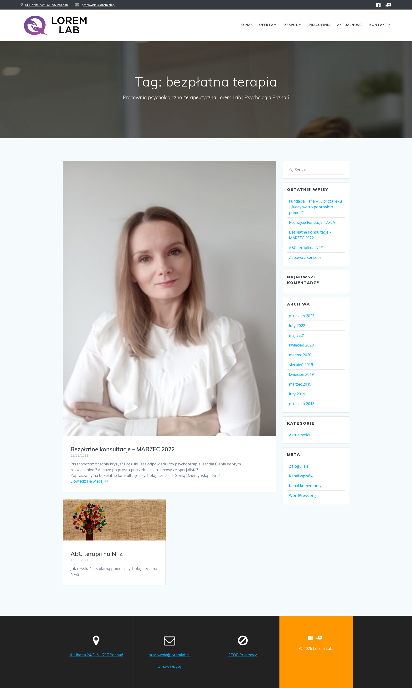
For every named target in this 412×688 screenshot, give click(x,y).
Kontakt (378, 24)
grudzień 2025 (301, 315)
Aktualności (350, 24)
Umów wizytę (169, 666)
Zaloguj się (299, 466)
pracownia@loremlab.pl (98, 5)
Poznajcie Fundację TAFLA (312, 222)
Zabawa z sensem (305, 257)
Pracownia (320, 24)
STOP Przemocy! (243, 654)
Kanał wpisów (301, 476)
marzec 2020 (300, 354)
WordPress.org (302, 495)
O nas (247, 24)
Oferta (266, 24)
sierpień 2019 (301, 364)
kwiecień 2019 (301, 374)
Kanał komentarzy (305, 485)
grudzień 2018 (301, 403)
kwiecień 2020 (301, 345)
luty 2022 (297, 325)
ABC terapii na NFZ (97, 553)
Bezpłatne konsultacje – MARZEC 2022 (123, 449)
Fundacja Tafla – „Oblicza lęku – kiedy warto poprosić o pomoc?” (315, 207)
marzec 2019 (300, 384)
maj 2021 (297, 335)
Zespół (291, 24)
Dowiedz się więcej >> (90, 481)
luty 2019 (297, 394)
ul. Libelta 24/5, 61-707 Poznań (46, 5)
